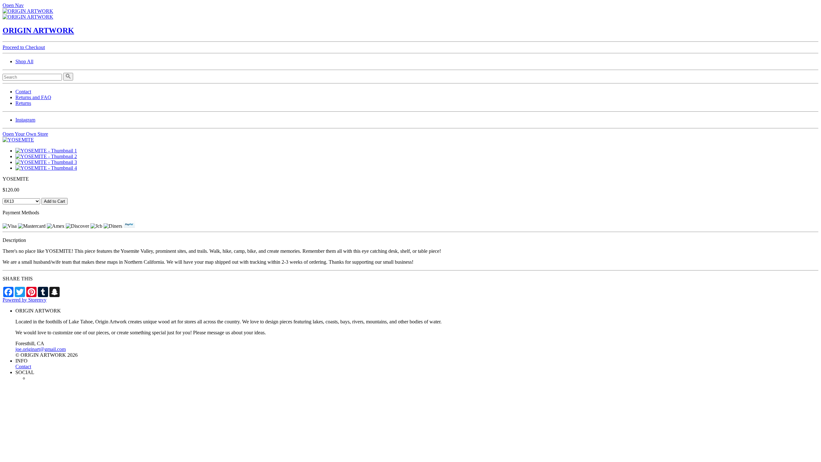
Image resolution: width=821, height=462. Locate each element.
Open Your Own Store (25, 134)
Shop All (24, 61)
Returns (23, 103)
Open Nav (13, 5)
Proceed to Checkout (24, 47)
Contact (23, 91)
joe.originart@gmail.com (40, 349)
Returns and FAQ (33, 97)
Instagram (25, 120)
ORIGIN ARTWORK (38, 30)
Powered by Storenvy (25, 300)
